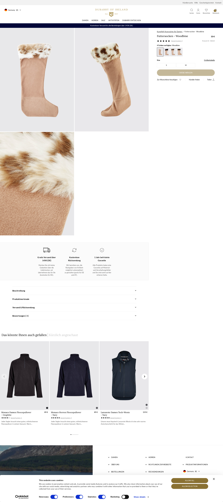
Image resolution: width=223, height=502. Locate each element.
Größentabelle (209, 60)
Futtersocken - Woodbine (194, 32)
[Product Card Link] (24, 375)
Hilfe (196, 3)
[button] (4, 376)
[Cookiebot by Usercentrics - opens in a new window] (22, 497)
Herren (94, 20)
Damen (85, 20)
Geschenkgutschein (206, 3)
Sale (103, 20)
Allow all (189, 480)
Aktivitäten (113, 20)
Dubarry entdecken (131, 20)
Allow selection (190, 486)
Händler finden (194, 80)
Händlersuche (188, 3)
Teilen (209, 80)
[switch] (79, 497)
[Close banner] (214, 479)
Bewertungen (176, 41)
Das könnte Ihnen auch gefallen (24, 335)
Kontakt (218, 3)
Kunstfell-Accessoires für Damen (169, 32)
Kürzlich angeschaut (63, 335)
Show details (139, 497)
